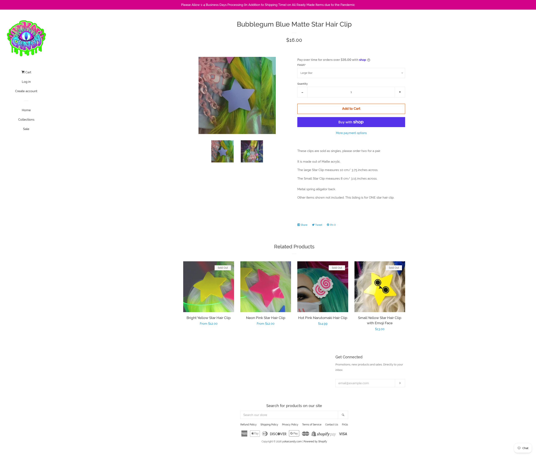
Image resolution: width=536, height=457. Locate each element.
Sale (26, 129)
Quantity (302, 83)
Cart (27, 72)
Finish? (301, 65)
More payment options (351, 133)
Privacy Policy (290, 424)
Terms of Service (311, 424)
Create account (26, 91)
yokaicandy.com (292, 441)
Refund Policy (248, 424)
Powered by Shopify (315, 441)
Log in (26, 82)
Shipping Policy (269, 424)
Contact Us (331, 424)
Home (26, 110)
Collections (26, 119)
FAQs (345, 424)
